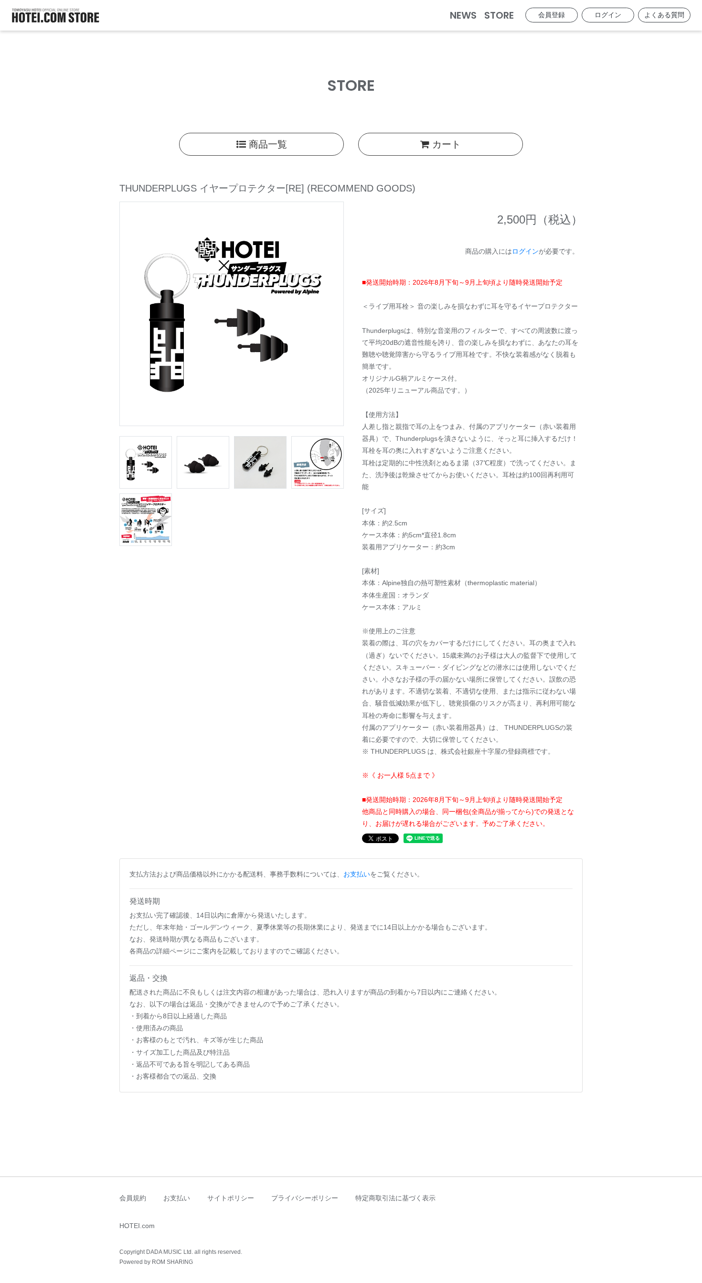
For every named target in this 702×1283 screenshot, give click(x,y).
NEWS (463, 15)
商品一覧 (266, 144)
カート (445, 144)
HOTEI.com (137, 1226)
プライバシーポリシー (304, 1198)
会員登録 (551, 15)
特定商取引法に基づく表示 (395, 1198)
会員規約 (132, 1198)
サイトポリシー (230, 1198)
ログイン (608, 15)
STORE (499, 15)
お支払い (356, 874)
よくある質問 (664, 15)
